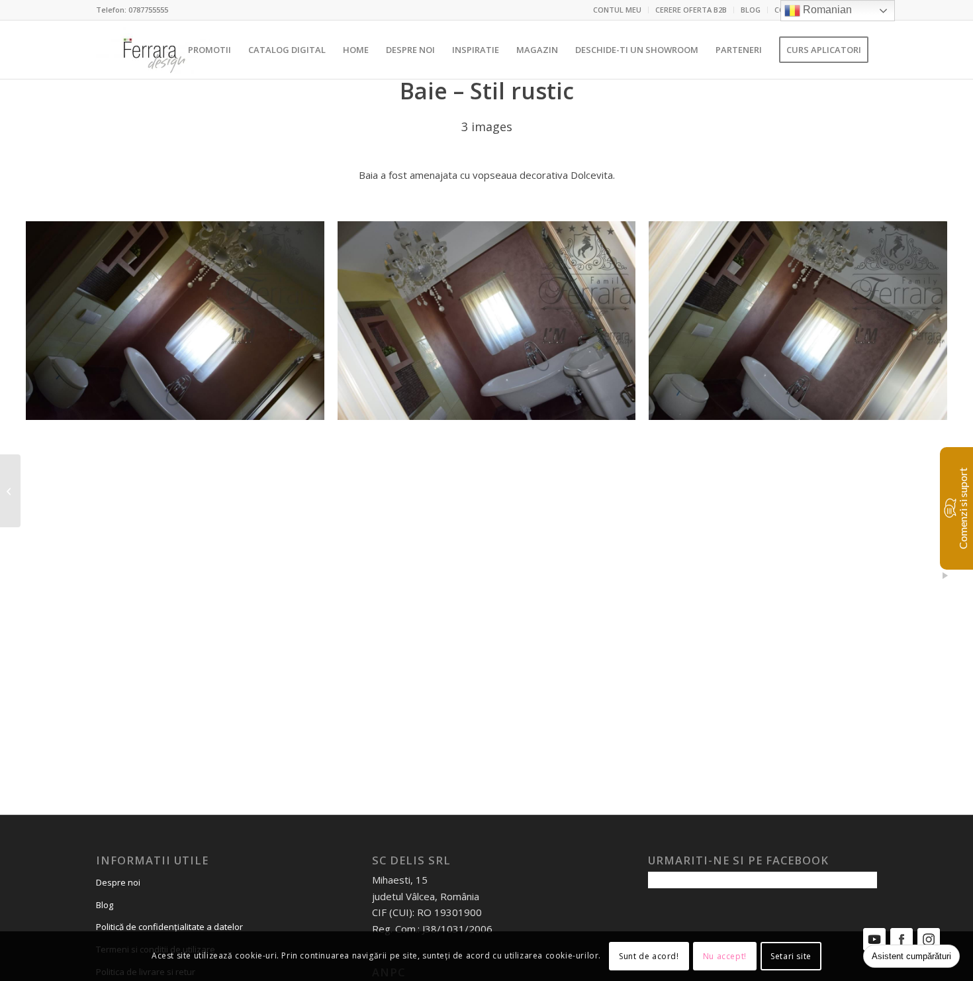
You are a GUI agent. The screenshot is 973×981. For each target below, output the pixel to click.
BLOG (751, 10)
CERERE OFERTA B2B (691, 10)
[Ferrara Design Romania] (153, 50)
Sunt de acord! (648, 955)
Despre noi (118, 882)
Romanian (826, 9)
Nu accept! (725, 955)
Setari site (790, 955)
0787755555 (148, 10)
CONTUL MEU (617, 10)
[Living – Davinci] (10, 490)
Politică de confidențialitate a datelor (169, 927)
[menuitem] (617, 10)
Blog (104, 905)
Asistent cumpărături (911, 956)
